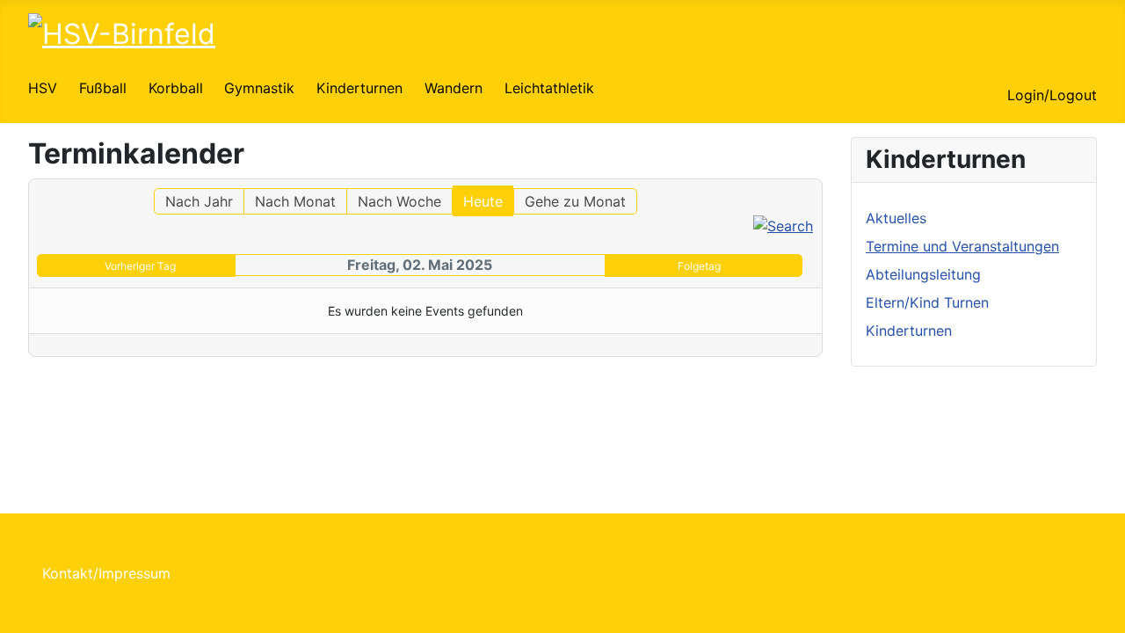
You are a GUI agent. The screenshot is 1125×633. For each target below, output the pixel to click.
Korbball (176, 88)
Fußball (103, 88)
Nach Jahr (199, 201)
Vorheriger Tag (140, 266)
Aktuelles (896, 218)
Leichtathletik (549, 88)
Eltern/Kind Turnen (927, 302)
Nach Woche (399, 201)
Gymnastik (259, 88)
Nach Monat (295, 201)
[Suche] (783, 225)
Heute (483, 201)
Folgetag (699, 266)
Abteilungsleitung (923, 274)
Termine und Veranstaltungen (962, 246)
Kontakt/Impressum (106, 573)
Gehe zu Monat (575, 201)
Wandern (454, 88)
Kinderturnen (359, 88)
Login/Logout (1052, 95)
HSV (42, 88)
